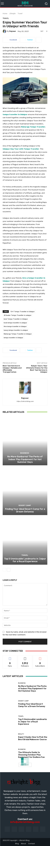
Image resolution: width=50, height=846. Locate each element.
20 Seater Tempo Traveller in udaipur (17, 315)
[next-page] (8, 569)
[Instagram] (14, 829)
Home (5, 13)
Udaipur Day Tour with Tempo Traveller (21, 149)
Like (9, 657)
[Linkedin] (21, 829)
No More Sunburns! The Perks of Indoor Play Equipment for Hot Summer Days (25, 459)
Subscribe (40, 657)
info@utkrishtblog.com (25, 822)
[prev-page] (4, 569)
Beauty (21, 734)
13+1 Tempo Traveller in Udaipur (22, 311)
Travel (20, 13)
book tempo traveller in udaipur (15, 323)
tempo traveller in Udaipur (13, 338)
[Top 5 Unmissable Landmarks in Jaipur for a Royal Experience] (25, 540)
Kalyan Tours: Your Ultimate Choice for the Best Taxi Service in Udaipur (36, 369)
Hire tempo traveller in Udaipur (15, 326)
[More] (39, 39)
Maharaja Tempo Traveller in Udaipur (18, 334)
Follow (25, 657)
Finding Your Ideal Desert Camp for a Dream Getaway (25, 510)
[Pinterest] (28, 829)
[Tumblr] (35, 829)
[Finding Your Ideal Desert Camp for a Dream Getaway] (25, 490)
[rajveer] (5, 31)
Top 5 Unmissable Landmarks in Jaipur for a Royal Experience (25, 560)
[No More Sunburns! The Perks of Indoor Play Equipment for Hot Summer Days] (25, 440)
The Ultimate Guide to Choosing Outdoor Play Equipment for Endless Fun (31, 754)
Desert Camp (25, 505)
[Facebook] (7, 829)
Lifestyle (12, 13)
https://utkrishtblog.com (25, 401)
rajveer (12, 31)
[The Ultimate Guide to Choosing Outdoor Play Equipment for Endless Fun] (9, 753)
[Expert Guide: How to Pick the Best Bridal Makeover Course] (9, 737)
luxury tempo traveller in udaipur (16, 330)
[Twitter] (42, 829)
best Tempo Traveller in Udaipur (16, 319)
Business (24, 453)
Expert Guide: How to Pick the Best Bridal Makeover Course (32, 738)
